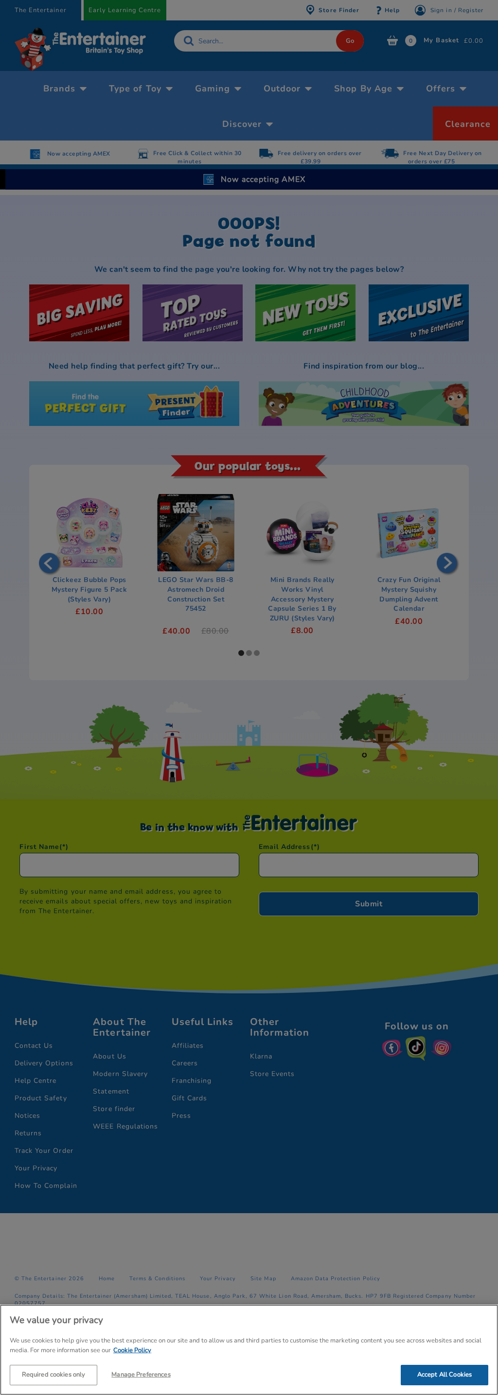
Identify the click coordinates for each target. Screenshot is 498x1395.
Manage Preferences (140, 1374)
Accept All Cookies (444, 1374)
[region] (249, 1350)
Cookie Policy (132, 1350)
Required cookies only (54, 1374)
